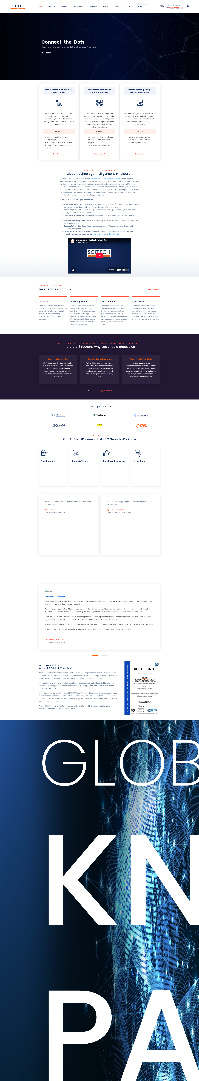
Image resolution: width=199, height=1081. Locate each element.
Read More (57, 154)
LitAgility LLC (113, 234)
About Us (51, 6)
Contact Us (93, 6)
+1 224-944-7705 (176, 7)
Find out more (153, 289)
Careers (117, 6)
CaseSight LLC (99, 234)
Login (128, 6)
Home (40, 6)
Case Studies (78, 6)
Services (64, 6)
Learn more (53, 308)
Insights (106, 6)
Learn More (46, 57)
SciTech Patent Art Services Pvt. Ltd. (105, 179)
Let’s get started (105, 391)
